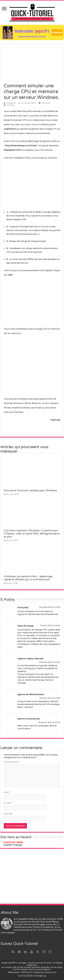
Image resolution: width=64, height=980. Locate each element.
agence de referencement (30, 694)
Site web (8, 813)
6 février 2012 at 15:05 (50, 698)
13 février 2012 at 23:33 (49, 662)
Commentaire (11, 762)
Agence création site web (30, 658)
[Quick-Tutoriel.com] (32, 12)
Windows (46, 103)
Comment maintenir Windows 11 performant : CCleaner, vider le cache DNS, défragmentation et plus (32, 533)
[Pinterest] (19, 952)
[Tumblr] (37, 952)
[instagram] (50, 952)
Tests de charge (25, 625)
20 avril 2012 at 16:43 (50, 625)
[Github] (43, 952)
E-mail (8, 803)
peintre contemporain (28, 718)
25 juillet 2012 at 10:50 (49, 607)
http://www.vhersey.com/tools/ (21, 145)
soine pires (22, 607)
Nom (7, 792)
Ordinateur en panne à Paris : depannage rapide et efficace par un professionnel (28, 578)
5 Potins (10, 105)
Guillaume (11, 103)
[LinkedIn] (25, 952)
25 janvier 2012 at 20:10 (49, 722)
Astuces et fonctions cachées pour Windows (30, 490)
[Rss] (13, 952)
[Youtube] (31, 952)
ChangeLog (40, 975)
